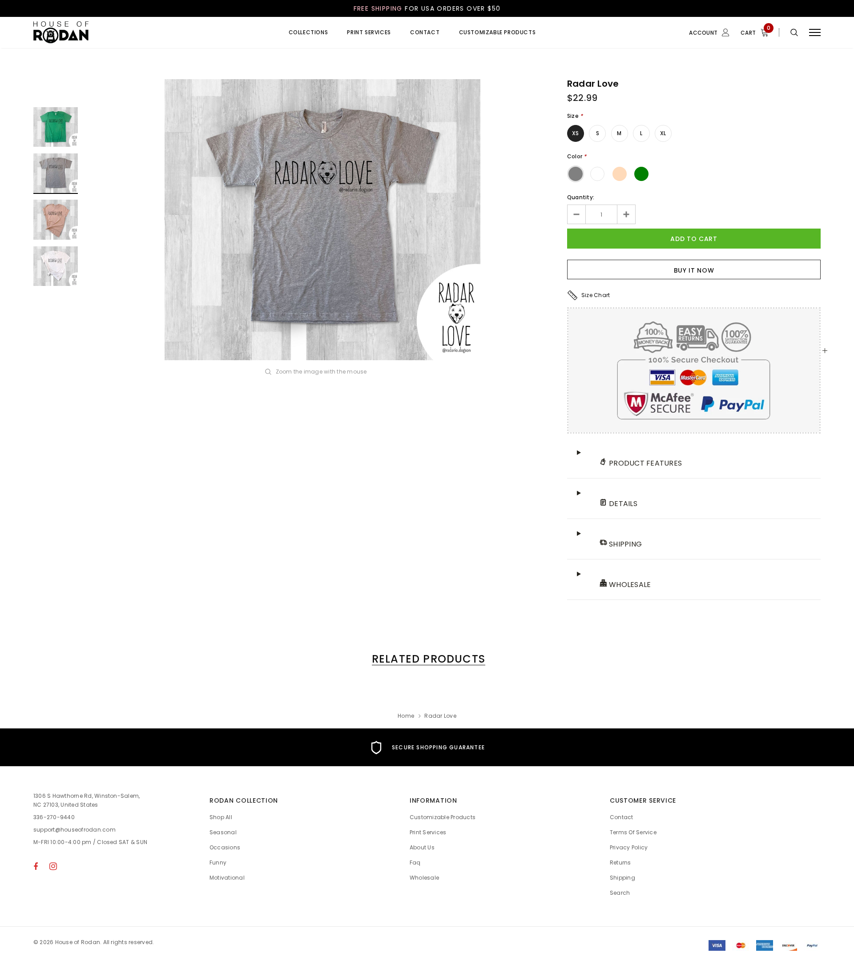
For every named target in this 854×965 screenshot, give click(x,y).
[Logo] (101, 32)
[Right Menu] (815, 32)
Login (684, 70)
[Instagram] (53, 866)
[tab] (427, 658)
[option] (322, 219)
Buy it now (694, 270)
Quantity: (580, 197)
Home (406, 716)
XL (663, 133)
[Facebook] (35, 866)
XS (575, 133)
